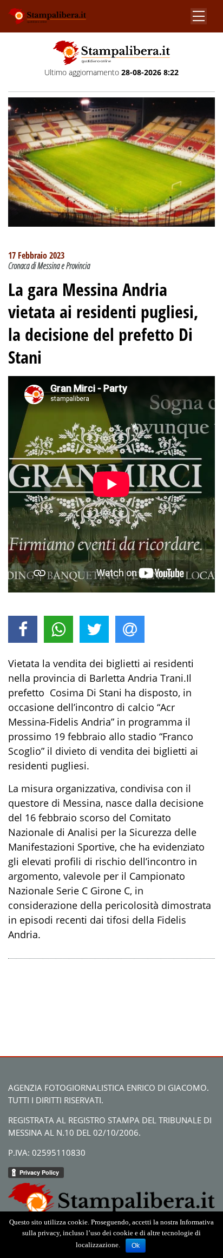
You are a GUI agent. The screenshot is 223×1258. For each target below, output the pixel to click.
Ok (136, 1245)
